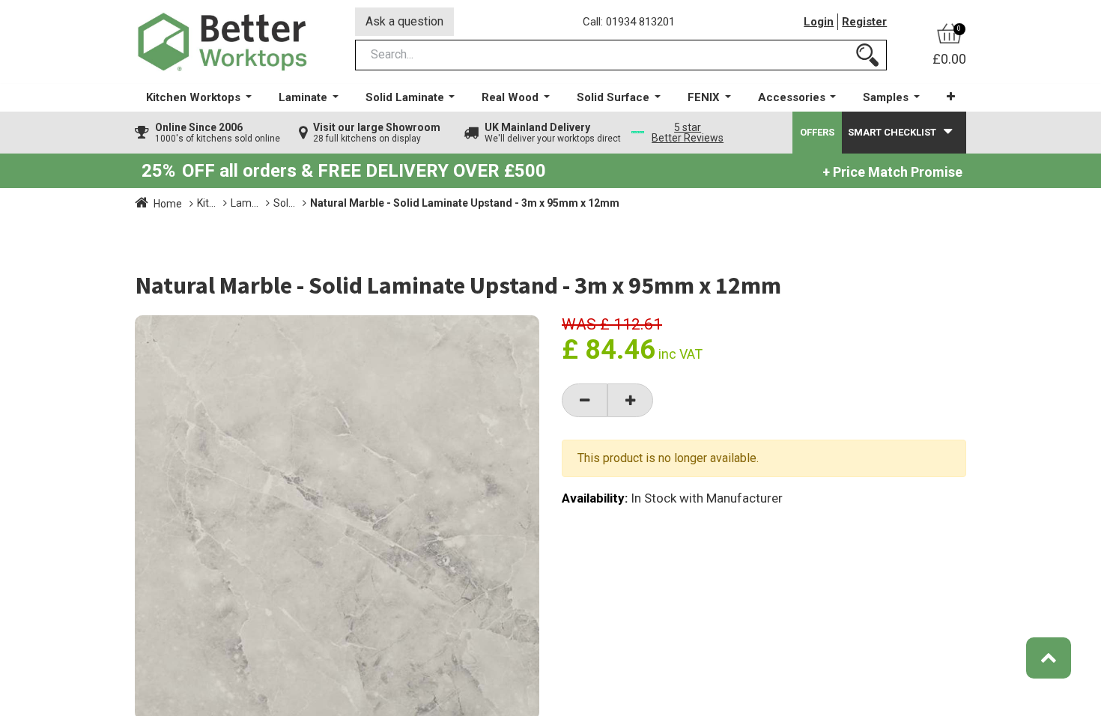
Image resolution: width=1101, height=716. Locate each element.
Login (819, 21)
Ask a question (404, 21)
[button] (950, 97)
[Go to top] (1048, 658)
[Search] (867, 55)
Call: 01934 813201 (629, 21)
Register (864, 21)
